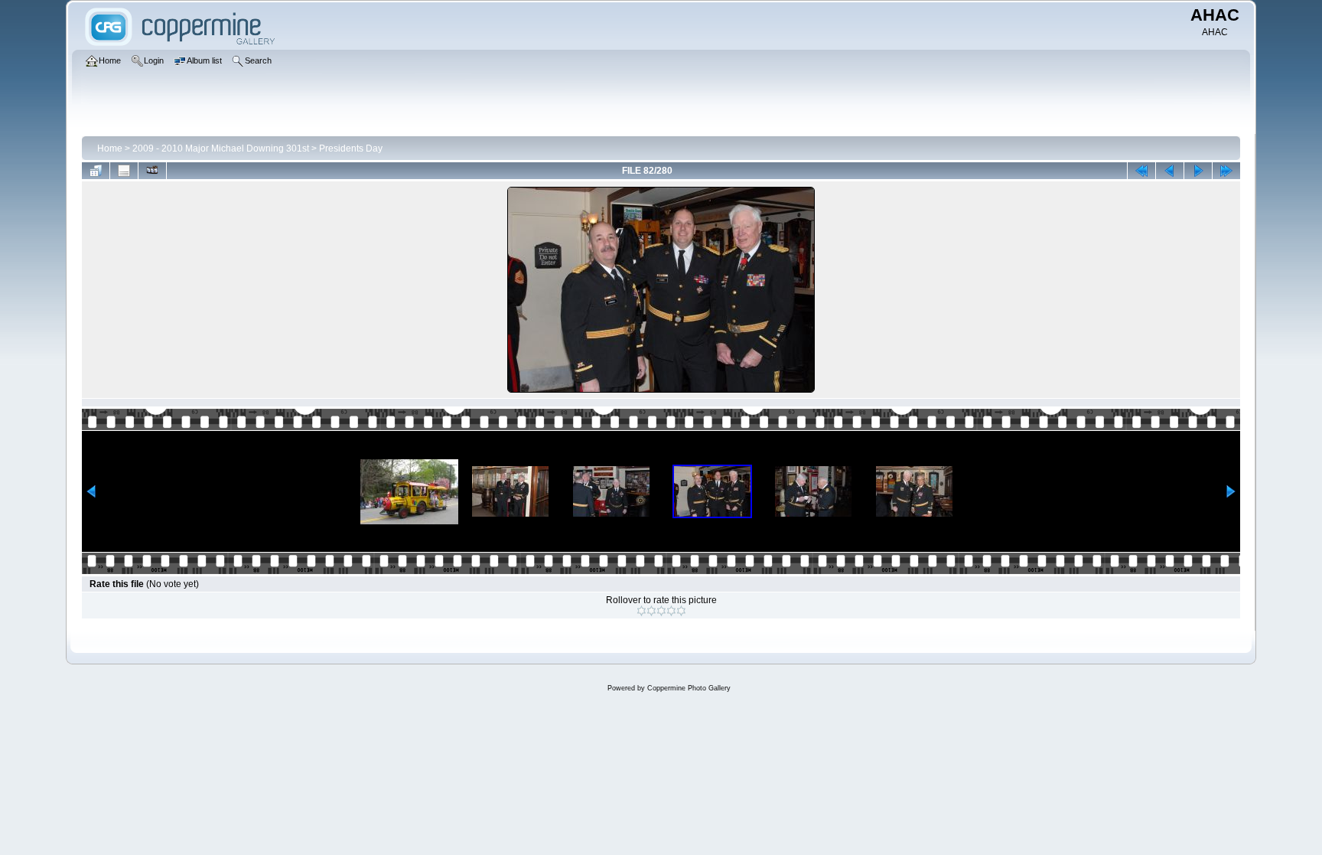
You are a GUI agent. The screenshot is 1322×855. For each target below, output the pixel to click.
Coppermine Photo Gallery (689, 688)
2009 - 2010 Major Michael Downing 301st (220, 148)
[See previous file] (1170, 170)
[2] (651, 610)
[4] (671, 610)
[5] (681, 610)
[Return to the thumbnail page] (95, 170)
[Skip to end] (1226, 170)
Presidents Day (351, 148)
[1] (641, 610)
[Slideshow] (152, 170)
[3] (661, 610)
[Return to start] (1141, 170)
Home (109, 148)
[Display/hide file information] (124, 170)
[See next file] (1198, 170)
